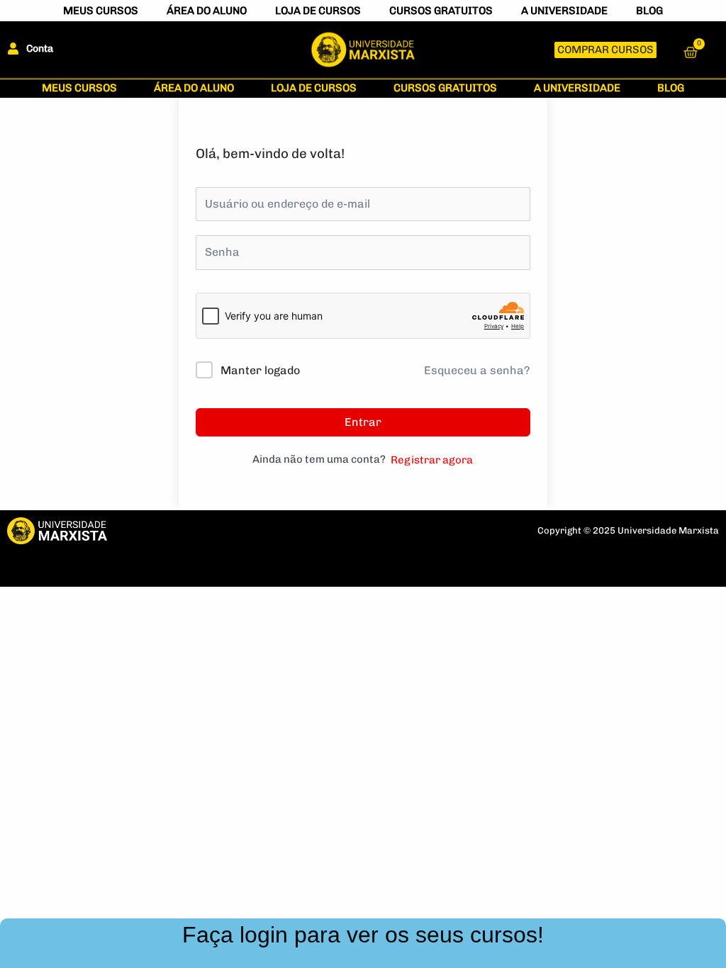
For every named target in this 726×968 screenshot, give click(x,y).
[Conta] (13, 49)
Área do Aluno (207, 10)
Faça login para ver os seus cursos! (363, 934)
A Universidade (564, 10)
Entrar (363, 422)
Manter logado (260, 370)
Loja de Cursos (318, 10)
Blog (649, 10)
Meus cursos (100, 10)
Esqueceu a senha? (477, 370)
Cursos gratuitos (441, 10)
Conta (39, 49)
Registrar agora (432, 460)
